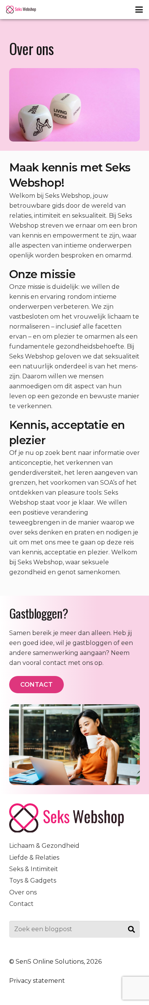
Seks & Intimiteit (33, 869)
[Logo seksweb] (21, 9)
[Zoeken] (131, 929)
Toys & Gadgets (32, 880)
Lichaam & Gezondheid (44, 845)
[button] (139, 9)
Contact (21, 903)
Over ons (23, 892)
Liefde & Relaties (34, 857)
